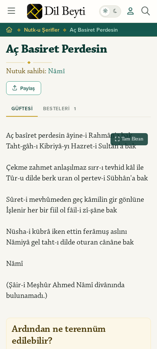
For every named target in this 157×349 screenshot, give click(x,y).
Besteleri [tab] (59, 108)
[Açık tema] (105, 11)
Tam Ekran (132, 139)
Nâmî (56, 71)
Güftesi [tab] (21, 108)
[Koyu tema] (115, 11)
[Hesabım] (130, 11)
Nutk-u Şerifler (41, 30)
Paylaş (27, 88)
